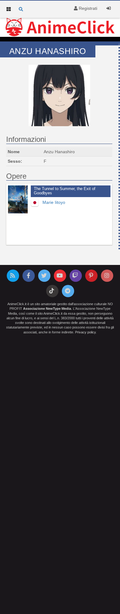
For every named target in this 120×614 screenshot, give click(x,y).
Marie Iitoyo (53, 202)
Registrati (87, 8)
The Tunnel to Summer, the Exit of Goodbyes (64, 191)
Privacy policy (85, 332)
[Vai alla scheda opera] (18, 199)
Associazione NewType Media (47, 308)
